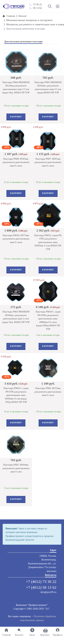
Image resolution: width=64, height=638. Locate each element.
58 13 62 (37, 8)
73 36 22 (37, 4)
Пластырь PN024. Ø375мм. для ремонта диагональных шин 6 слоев (16, 239)
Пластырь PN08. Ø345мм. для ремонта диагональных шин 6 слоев (16, 162)
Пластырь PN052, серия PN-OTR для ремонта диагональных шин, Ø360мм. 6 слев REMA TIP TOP (48, 242)
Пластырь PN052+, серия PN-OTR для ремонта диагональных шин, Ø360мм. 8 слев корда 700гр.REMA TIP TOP (16, 395)
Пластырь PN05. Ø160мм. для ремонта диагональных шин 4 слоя (16, 468)
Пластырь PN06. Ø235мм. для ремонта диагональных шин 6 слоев (48, 391)
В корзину (16, 117)
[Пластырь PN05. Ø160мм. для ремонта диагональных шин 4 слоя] (16, 444)
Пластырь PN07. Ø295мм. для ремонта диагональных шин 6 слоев (48, 162)
